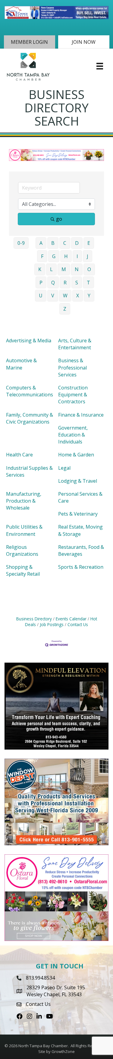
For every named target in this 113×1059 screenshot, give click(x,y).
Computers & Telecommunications (29, 391)
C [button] (64, 243)
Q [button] (53, 282)
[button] (29, 42)
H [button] (66, 256)
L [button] (51, 269)
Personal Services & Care (80, 497)
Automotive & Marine (21, 364)
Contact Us (77, 624)
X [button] (77, 295)
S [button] (76, 282)
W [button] (65, 295)
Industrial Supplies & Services (29, 471)
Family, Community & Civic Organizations (29, 418)
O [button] (89, 269)
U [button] (40, 295)
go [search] (59, 219)
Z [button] (64, 309)
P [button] (40, 282)
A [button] (40, 243)
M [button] (63, 269)
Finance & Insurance (81, 414)
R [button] (65, 282)
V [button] (52, 295)
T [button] (88, 282)
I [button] (77, 256)
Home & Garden (76, 454)
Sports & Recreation (80, 567)
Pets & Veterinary (78, 513)
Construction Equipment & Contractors (73, 394)
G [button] (53, 256)
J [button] (87, 256)
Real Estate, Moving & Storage (80, 530)
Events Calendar (71, 619)
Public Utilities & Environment (24, 530)
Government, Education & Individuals (73, 434)
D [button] (77, 243)
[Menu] (99, 66)
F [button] (42, 256)
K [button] (39, 269)
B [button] (53, 243)
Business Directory (34, 619)
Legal (64, 468)
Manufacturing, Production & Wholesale (23, 501)
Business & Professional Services (72, 367)
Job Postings (52, 624)
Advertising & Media (28, 340)
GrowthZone (63, 1051)
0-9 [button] (21, 243)
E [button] (88, 243)
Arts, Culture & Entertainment (74, 344)
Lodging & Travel (77, 481)
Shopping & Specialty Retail (23, 570)
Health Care (19, 454)
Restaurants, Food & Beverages (81, 550)
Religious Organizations (22, 550)
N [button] (77, 269)
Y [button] (89, 295)
